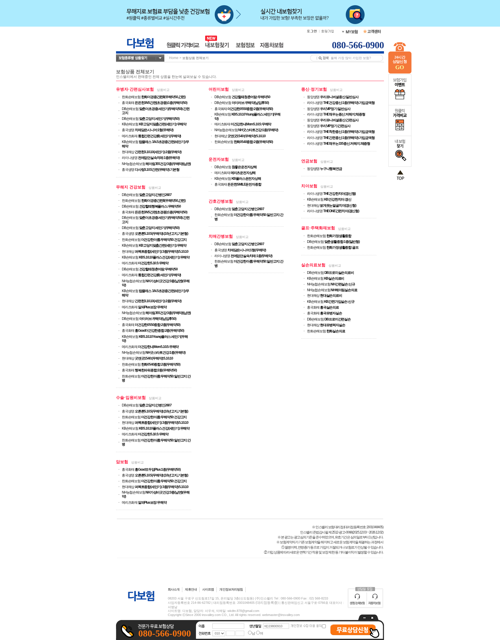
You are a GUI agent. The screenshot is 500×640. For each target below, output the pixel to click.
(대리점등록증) (267, 603)
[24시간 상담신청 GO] (399, 72)
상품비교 (163, 89)
